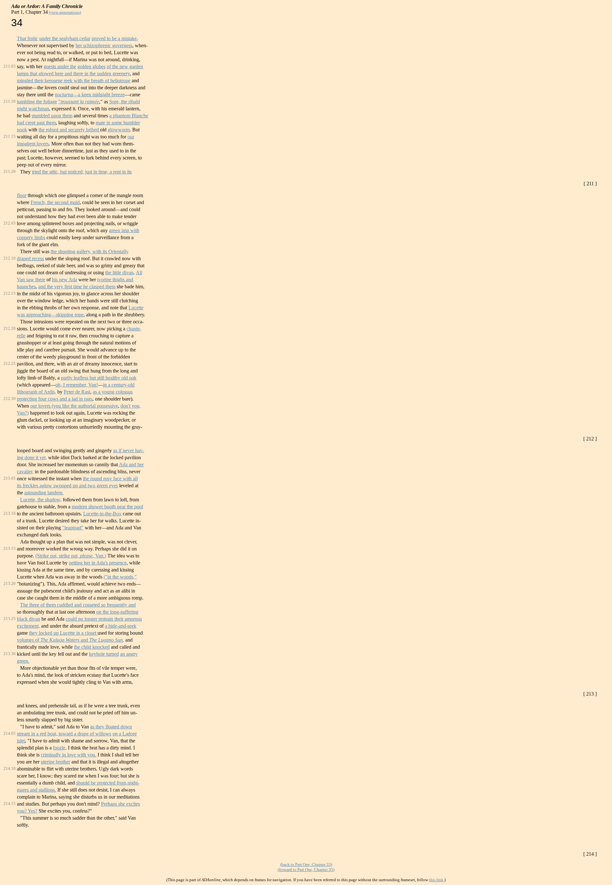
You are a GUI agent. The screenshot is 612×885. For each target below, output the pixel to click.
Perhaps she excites (120, 804)
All (139, 272)
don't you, (130, 406)
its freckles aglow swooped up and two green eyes (67, 485)
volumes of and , (70, 640)
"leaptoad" (73, 527)
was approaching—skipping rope (50, 314)
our (130, 136)
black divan (28, 619)
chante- (134, 328)
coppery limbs (31, 237)
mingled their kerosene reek (44, 80)
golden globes (91, 66)
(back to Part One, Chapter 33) (306, 864)
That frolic (27, 38)
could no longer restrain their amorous (104, 619)
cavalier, (25, 471)
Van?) (23, 413)
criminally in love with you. (68, 754)
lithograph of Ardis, (36, 392)
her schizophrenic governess (104, 45)
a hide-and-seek (120, 626)
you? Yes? (27, 811)
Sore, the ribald (124, 101)
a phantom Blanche (128, 115)
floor (21, 195)
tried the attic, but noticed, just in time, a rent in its (82, 171)
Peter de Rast (77, 392)
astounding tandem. (43, 492)
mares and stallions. (36, 790)
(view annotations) (65, 12)
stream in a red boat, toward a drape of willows (64, 733)
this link (436, 879)
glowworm (119, 129)
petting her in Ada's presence (98, 562)
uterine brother (55, 761)
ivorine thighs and (115, 279)
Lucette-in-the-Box (102, 513)
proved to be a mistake (114, 38)
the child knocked (92, 647)
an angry (129, 654)
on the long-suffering (117, 612)
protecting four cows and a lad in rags (54, 399)
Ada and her (131, 464)
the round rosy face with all (110, 478)
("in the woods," (120, 576)
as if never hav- (128, 450)
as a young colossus (113, 392)
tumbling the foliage (37, 101)
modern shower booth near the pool (107, 506)
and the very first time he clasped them (76, 286)
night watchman (33, 108)
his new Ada (64, 279)
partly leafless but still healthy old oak (98, 377)
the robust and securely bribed (69, 129)
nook (22, 129)
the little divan (119, 272)
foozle (59, 747)
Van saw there (31, 279)
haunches (26, 286)
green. (23, 661)
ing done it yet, (32, 457)
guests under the (60, 66)
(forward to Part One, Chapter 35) (306, 869)
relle (21, 335)
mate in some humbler (118, 122)
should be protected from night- (107, 782)
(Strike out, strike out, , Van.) (70, 555)
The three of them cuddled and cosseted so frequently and (78, 605)
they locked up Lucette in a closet (63, 633)
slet (21, 740)
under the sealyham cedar (64, 38)
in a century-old (119, 384)
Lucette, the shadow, (41, 499)
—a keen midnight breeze (90, 94)
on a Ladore (125, 733)
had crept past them (36, 122)
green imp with (124, 230)
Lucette (135, 307)
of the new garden (125, 66)
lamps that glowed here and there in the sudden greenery (73, 73)
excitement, (28, 626)
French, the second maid (55, 202)
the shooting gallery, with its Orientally (89, 251)
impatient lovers (33, 143)
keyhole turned (104, 654)
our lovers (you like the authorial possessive (74, 406)
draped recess (30, 258)
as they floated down (111, 726)
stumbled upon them (52, 115)
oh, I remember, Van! (76, 384)
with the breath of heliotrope (101, 80)
